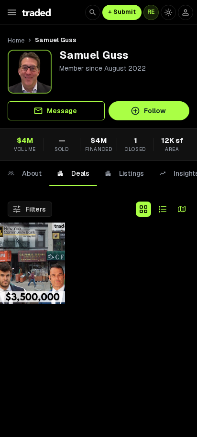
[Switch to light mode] (168, 12)
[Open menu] (12, 12)
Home (16, 40)
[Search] (92, 12)
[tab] (24, 173)
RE (151, 12)
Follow (155, 111)
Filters (35, 209)
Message (62, 111)
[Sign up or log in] (185, 12)
